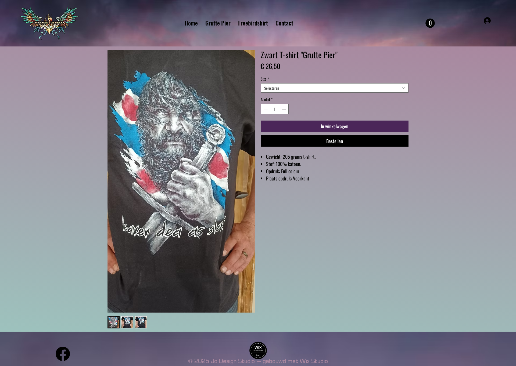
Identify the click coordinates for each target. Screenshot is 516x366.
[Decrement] (265, 109)
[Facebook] (63, 354)
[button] (430, 23)
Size (265, 79)
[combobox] (334, 88)
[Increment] (284, 109)
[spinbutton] (275, 109)
